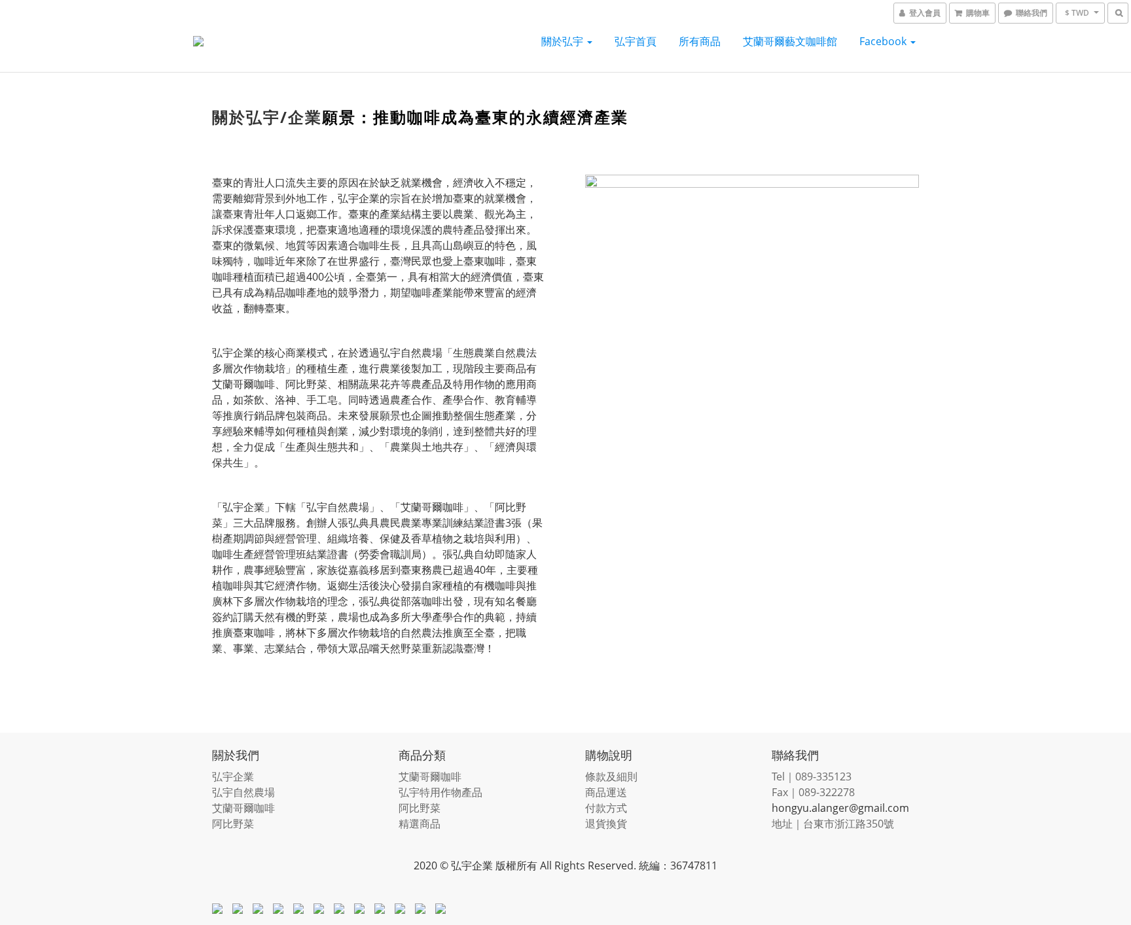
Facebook (884, 41)
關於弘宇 (563, 41)
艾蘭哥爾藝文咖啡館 (790, 41)
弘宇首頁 (635, 41)
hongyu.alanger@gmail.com (840, 808)
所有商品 (700, 41)
